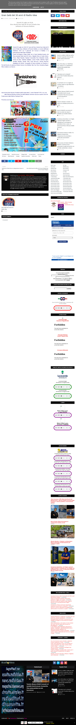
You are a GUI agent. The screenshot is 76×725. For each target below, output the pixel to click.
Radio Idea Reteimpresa (68, 176)
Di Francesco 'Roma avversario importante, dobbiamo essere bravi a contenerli (61, 605)
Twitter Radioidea (67, 180)
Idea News (53, 166)
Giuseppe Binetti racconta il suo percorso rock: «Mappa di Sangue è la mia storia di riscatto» (62, 620)
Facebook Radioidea (67, 186)
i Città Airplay (54, 176)
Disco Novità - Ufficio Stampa (9, 18)
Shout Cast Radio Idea (68, 189)
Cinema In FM (66, 170)
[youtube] (67, 15)
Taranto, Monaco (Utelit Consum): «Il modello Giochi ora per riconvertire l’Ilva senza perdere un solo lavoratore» (65, 94)
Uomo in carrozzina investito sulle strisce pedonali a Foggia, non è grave (60, 599)
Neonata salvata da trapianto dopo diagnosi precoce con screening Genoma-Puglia (61, 601)
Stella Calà (34, 156)
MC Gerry (4, 156)
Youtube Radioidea (67, 188)
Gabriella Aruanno (15, 154)
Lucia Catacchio (41, 154)
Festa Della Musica (55, 181)
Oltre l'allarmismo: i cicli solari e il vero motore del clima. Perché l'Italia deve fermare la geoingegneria (62, 624)
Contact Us (72, 718)
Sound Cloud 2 (66, 173)
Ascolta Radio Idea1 (67, 181)
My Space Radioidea (55, 188)
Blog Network (54, 173)
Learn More (36, 7)
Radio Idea (53, 165)
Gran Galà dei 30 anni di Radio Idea (7, 208)
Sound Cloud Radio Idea (56, 191)
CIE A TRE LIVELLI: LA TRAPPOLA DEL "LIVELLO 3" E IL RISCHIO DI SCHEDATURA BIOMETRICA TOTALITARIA (65, 66)
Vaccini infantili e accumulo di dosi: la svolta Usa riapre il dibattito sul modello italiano (64, 112)
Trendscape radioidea (68, 191)
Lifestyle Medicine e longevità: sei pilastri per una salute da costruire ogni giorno (63, 617)
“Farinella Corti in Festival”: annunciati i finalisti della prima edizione (65, 76)
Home (63, 718)
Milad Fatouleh (11, 156)
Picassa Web (53, 171)
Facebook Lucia (54, 175)
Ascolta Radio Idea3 (67, 183)
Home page (5, 11)
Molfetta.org (65, 166)
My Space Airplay (54, 180)
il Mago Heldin (24, 154)
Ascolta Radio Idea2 (55, 183)
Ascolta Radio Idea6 (55, 186)
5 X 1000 (64, 171)
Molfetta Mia (53, 168)
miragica (18, 156)
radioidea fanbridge (55, 178)
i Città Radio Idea (67, 178)
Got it (42, 7)
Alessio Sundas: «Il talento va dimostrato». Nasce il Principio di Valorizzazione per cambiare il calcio (62, 542)
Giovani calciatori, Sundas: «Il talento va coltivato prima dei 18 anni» (65, 103)
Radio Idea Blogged (55, 189)
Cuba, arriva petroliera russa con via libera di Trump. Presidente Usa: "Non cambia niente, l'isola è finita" (61, 645)
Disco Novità (66, 168)
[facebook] (53, 15)
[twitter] (58, 15)
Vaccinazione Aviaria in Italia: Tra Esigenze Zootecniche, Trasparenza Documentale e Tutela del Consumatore (65, 135)
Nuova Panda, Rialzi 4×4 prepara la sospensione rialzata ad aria (59, 522)
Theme (25, 718)
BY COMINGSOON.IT (62, 259)
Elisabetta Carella (11, 11)
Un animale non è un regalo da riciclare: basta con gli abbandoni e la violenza (65, 84)
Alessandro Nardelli (32, 692)
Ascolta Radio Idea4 (55, 184)
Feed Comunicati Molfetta (56, 193)
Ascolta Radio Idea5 (67, 184)
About (67, 718)
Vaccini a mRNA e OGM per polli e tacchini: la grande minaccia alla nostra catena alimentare (65, 57)
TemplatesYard (13, 718)
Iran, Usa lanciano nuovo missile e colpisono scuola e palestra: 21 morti (61, 641)
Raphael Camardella (26, 156)
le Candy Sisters (32, 154)
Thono (40, 156)
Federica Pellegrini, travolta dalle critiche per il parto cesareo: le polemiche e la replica (62, 650)
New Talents (53, 170)
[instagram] (63, 15)
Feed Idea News (66, 175)
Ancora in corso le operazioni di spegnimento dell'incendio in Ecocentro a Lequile (61, 608)
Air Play (64, 165)
